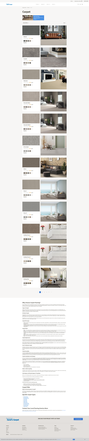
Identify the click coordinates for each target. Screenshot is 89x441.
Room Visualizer (24, 427)
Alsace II (25, 213)
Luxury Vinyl (7, 427)
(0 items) (82, 4)
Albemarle (26, 80)
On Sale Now (7, 432)
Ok (73, 439)
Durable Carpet (26, 396)
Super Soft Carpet (26, 405)
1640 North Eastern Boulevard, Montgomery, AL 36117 (16, 434)
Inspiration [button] (42, 4)
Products (28, 7)
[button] (78, 4)
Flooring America (24, 7)
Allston (25, 168)
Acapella (25, 58)
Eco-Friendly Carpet (26, 398)
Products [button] (37, 4)
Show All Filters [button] (25, 22)
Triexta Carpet (25, 406)
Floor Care (7, 431)
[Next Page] (51, 292)
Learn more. (59, 439)
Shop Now (25, 42)
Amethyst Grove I (27, 235)
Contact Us (53, 4)
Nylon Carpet (25, 400)
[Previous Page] (38, 292)
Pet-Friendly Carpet (26, 403)
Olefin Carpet (25, 401)
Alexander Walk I (27, 102)
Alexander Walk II (27, 124)
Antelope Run (26, 279)
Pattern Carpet (25, 402)
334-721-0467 (86, 1)
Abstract (25, 36)
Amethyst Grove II (27, 257)
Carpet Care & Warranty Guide (41, 427)
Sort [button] (64, 22)
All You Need (26, 146)
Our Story (55, 427)
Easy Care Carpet (26, 397)
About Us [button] (48, 4)
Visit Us (72, 1)
